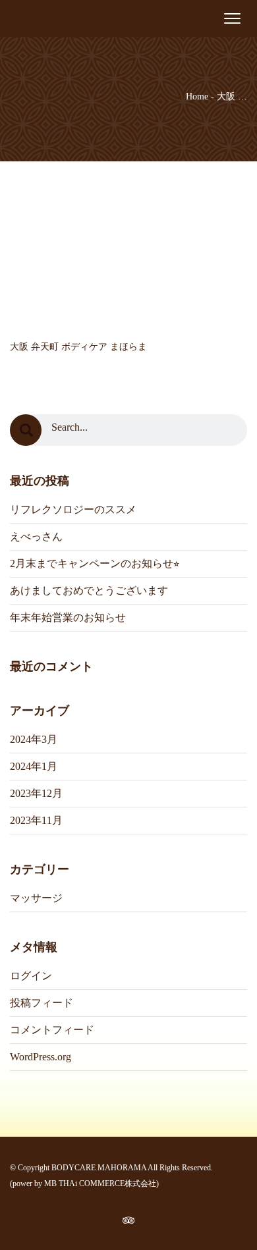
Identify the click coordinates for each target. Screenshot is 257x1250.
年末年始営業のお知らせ (68, 617)
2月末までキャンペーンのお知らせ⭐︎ (94, 563)
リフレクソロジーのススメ (73, 509)
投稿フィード (41, 1002)
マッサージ (36, 898)
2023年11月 (36, 820)
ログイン (31, 975)
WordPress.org (40, 1056)
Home (197, 96)
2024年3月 (33, 739)
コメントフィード (52, 1029)
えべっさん (36, 536)
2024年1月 (33, 766)
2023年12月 (36, 793)
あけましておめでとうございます (89, 590)
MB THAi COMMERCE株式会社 (100, 1183)
